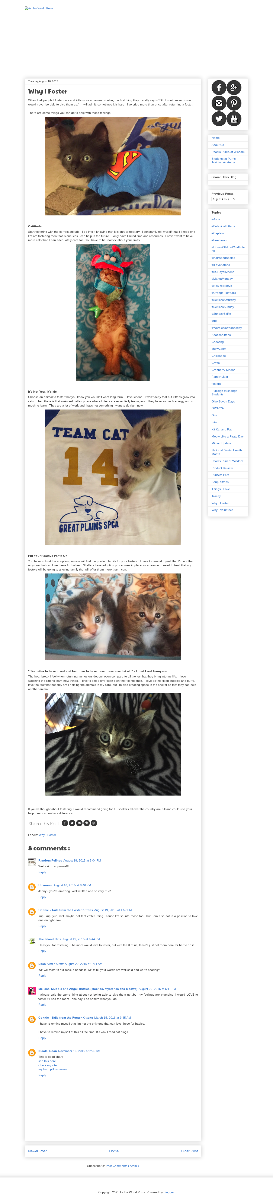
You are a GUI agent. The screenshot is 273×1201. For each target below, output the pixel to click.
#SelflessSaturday (224, 299)
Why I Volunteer (222, 510)
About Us (218, 144)
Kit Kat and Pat (222, 429)
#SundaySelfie (221, 313)
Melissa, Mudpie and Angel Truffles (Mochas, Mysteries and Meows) (87, 988)
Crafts (216, 362)
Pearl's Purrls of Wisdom (228, 152)
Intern (215, 422)
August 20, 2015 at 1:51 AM (83, 963)
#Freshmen (219, 240)
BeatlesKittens (221, 334)
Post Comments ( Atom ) (122, 1165)
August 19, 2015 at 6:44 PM (81, 939)
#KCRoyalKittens (223, 272)
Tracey (216, 496)
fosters (216, 383)
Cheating (218, 342)
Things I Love (221, 489)
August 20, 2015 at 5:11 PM (157, 988)
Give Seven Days (223, 401)
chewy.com (219, 348)
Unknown (45, 885)
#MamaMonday (222, 278)
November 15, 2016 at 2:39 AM (79, 1051)
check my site (47, 1065)
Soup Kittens (220, 482)
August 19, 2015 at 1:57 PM (113, 910)
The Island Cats (49, 939)
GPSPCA (218, 408)
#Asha (216, 219)
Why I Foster (47, 835)
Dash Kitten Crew (51, 963)
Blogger (169, 1192)
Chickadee (219, 355)
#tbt (214, 320)
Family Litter (220, 376)
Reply (42, 872)
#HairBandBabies (223, 257)
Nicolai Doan (47, 1051)
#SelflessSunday (223, 307)
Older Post (189, 1151)
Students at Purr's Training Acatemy (224, 160)
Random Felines (50, 860)
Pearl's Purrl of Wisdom (227, 461)
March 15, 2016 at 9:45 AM (112, 1017)
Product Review (222, 468)
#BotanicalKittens (223, 226)
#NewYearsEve (222, 285)
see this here (47, 1061)
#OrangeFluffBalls (224, 292)
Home (114, 1151)
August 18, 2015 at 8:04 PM (82, 860)
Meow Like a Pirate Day (228, 436)
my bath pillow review (52, 1069)
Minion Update (221, 443)
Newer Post (37, 1151)
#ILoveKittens (221, 264)
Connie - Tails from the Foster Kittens (65, 910)
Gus (214, 415)
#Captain (218, 233)
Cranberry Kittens (223, 370)
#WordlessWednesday (227, 327)
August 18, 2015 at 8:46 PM (72, 885)
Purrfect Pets (220, 475)
